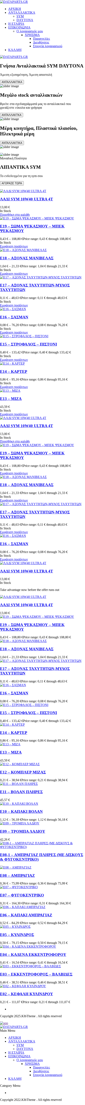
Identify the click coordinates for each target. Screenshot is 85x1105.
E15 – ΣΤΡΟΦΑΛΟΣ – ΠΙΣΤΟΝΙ (28, 344)
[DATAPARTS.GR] (14, 2)
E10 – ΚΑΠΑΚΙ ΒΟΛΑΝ (21, 811)
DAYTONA (25, 20)
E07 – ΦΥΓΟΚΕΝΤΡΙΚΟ (22, 895)
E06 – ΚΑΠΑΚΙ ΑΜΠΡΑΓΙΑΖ (26, 915)
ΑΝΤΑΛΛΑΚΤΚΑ (11, 115)
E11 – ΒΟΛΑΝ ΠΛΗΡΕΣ (21, 792)
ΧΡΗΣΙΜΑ (32, 35)
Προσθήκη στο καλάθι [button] (15, 214)
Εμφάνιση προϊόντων (14, 246)
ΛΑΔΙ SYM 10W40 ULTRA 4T (26, 199)
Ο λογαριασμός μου (30, 31)
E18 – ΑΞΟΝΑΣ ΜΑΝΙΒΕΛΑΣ (26, 258)
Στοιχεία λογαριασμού (47, 46)
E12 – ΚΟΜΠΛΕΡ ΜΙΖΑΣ (23, 772)
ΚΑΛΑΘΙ (14, 50)
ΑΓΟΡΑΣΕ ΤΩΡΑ (12, 183)
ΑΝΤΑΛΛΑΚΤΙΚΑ (21, 12)
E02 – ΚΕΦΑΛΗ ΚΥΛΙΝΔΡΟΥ (26, 994)
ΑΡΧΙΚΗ (14, 9)
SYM (20, 16)
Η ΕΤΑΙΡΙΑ (16, 23)
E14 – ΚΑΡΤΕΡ (13, 371)
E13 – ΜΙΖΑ (11, 398)
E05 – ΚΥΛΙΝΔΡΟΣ (17, 935)
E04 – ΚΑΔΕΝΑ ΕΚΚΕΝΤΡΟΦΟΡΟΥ (33, 954)
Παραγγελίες (41, 38)
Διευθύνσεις (41, 42)
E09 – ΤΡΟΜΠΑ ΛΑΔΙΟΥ (22, 831)
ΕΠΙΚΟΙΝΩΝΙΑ (19, 27)
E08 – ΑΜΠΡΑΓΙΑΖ (17, 875)
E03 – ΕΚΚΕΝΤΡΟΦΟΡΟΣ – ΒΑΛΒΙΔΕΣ (36, 974)
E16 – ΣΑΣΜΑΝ (14, 317)
